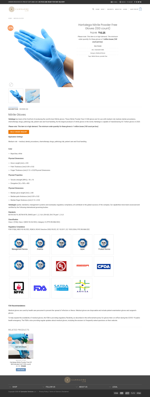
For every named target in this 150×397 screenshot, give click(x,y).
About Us (118, 9)
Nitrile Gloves (95, 56)
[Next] (69, 54)
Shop (102, 9)
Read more (20, 369)
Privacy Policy (43, 392)
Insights (110, 9)
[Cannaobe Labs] (18, 9)
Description (13, 109)
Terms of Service (55, 392)
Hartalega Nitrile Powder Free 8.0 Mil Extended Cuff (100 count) (21, 363)
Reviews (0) (23, 109)
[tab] (13, 109)
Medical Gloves (19, 18)
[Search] (93, 9)
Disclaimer (65, 392)
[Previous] (12, 54)
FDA (47, 318)
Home (97, 9)
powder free (103, 56)
